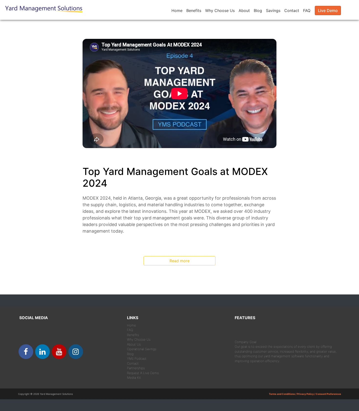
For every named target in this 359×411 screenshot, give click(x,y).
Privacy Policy (305, 393)
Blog (258, 10)
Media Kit (134, 377)
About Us (134, 344)
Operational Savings (141, 349)
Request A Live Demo (143, 373)
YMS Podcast (137, 358)
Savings (273, 10)
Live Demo (328, 10)
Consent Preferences (328, 393)
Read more (179, 260)
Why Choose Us (220, 10)
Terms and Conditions (282, 393)
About (244, 10)
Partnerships (136, 368)
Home (176, 10)
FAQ (306, 10)
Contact (291, 10)
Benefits (193, 10)
